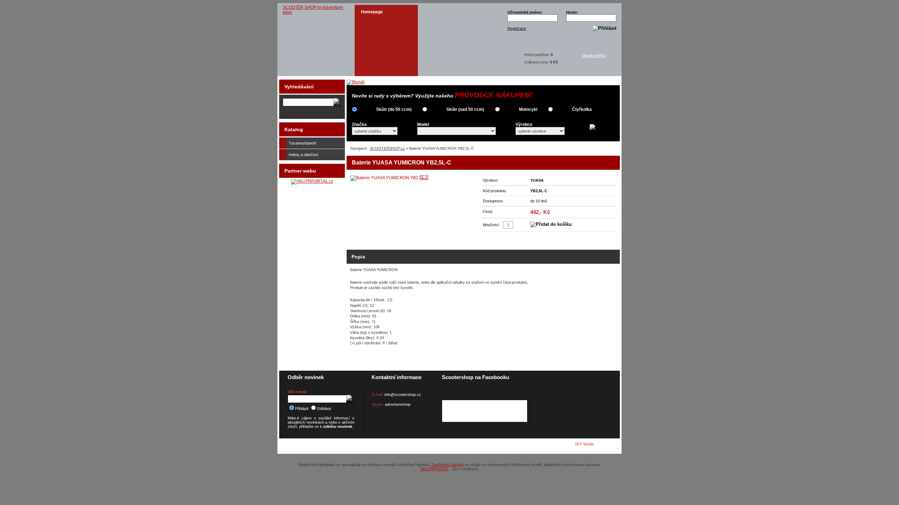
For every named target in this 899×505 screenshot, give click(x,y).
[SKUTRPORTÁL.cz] (312, 181)
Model (423, 124)
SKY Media (584, 444)
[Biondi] (356, 82)
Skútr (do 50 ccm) (394, 109)
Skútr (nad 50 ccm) (465, 109)
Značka (359, 124)
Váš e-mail (297, 392)
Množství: (491, 225)
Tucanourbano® (302, 143)
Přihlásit (301, 408)
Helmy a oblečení (303, 155)
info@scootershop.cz (403, 394)
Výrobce (524, 124)
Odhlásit (324, 408)
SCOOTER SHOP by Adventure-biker (313, 10)
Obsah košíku (594, 55)
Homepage (372, 11)
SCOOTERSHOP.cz (387, 148)
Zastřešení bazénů (447, 465)
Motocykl (528, 109)
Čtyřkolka (582, 109)
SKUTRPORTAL (434, 469)
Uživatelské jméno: (525, 12)
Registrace (516, 28)
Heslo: (572, 12)
